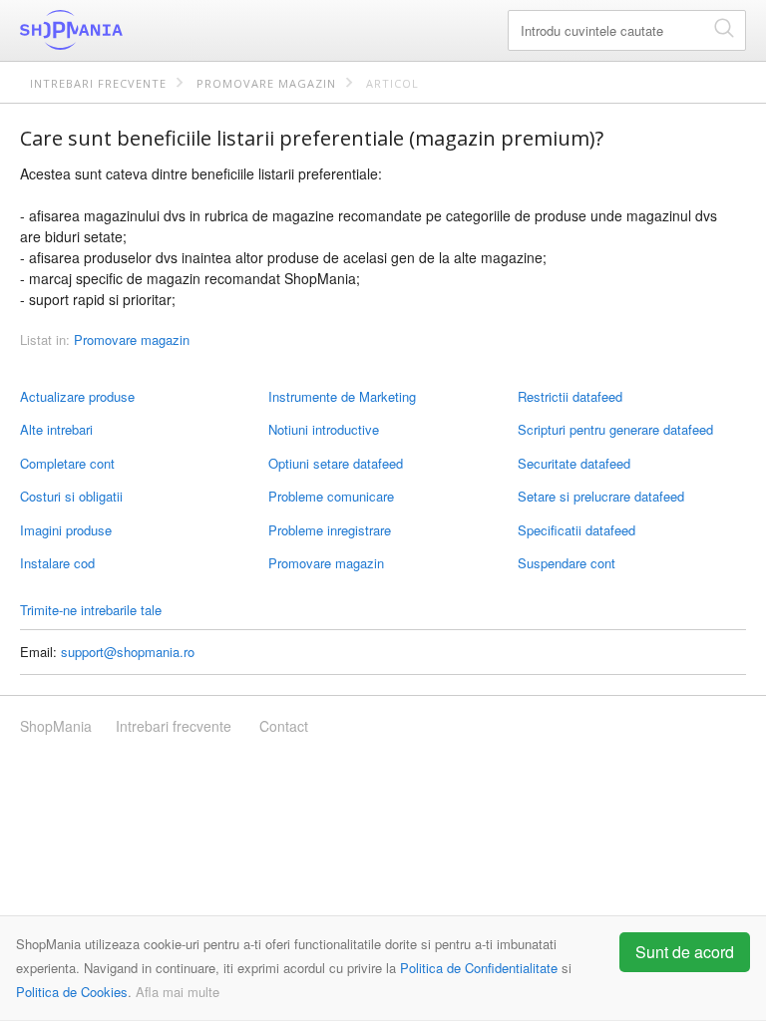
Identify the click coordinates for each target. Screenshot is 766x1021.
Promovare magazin (266, 83)
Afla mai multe (177, 991)
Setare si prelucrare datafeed (601, 496)
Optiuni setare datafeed (335, 463)
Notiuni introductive (323, 429)
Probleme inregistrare (329, 529)
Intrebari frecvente (98, 83)
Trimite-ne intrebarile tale (91, 609)
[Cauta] (724, 27)
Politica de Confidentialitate (479, 967)
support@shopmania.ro (127, 651)
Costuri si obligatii (71, 496)
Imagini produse (66, 529)
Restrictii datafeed (570, 396)
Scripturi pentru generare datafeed (615, 429)
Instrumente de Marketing (342, 396)
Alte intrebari (56, 429)
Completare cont (67, 463)
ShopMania (119, 30)
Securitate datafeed (574, 463)
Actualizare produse (77, 396)
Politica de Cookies (72, 991)
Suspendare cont (566, 562)
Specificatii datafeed (576, 529)
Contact (283, 726)
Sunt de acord (684, 951)
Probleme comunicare (331, 496)
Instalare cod (57, 562)
